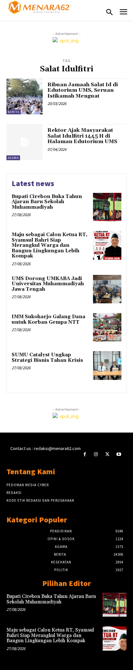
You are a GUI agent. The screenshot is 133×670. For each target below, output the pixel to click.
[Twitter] (107, 454)
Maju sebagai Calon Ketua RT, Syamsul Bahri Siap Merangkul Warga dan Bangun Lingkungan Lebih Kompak (49, 245)
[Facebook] (85, 454)
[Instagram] (96, 454)
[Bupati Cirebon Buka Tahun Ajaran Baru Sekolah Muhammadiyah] (107, 207)
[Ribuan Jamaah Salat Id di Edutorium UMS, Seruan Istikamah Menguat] (24, 97)
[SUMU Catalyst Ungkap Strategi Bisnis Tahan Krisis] (107, 365)
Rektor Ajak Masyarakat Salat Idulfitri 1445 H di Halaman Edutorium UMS (82, 136)
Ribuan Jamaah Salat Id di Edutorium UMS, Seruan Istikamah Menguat (82, 90)
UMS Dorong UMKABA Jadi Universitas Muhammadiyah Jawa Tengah (48, 284)
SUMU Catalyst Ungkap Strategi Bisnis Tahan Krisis (47, 357)
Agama (13, 158)
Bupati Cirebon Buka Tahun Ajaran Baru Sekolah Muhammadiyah (47, 202)
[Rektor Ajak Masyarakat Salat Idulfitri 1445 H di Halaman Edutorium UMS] (24, 142)
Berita (13, 112)
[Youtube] (119, 454)
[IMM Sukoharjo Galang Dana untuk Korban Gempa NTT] (107, 327)
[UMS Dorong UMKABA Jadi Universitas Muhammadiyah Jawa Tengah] (107, 289)
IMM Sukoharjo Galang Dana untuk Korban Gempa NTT (48, 319)
